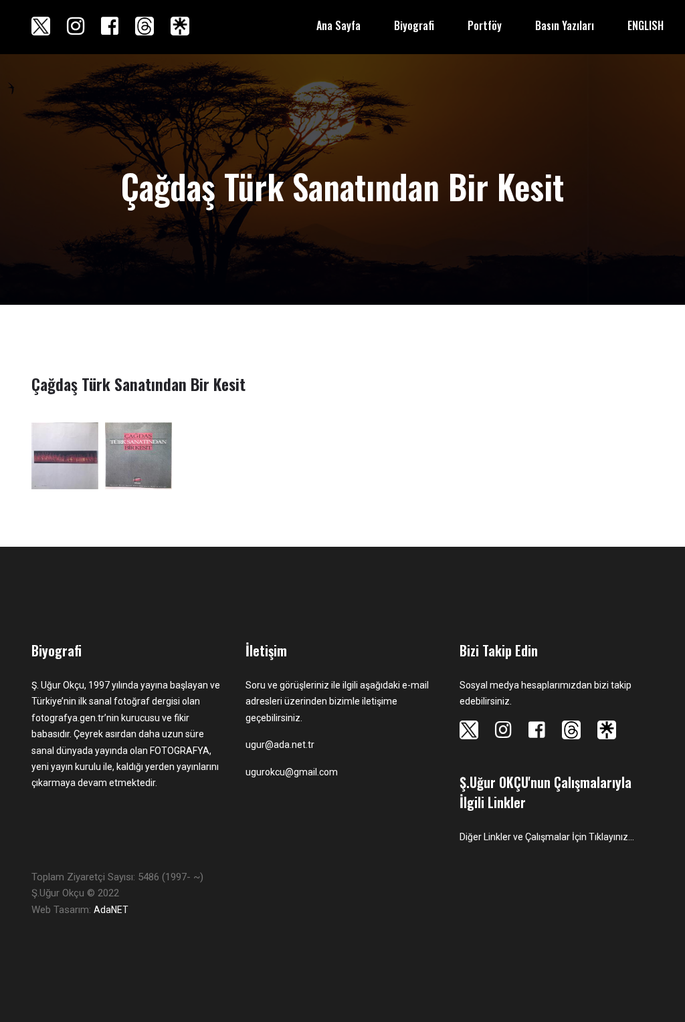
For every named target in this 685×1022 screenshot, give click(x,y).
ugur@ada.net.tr (280, 744)
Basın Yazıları (564, 25)
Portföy (485, 25)
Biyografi (414, 25)
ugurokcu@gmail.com (292, 772)
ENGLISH (645, 25)
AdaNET (111, 909)
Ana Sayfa (338, 25)
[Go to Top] (673, 988)
